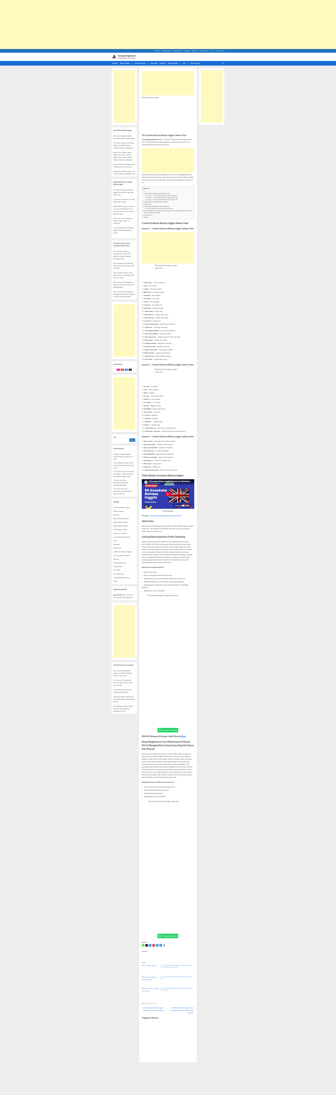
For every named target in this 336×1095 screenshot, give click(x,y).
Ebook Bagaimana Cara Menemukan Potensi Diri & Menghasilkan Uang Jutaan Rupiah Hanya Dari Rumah (168, 212)
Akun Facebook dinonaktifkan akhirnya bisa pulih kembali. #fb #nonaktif (123, 265)
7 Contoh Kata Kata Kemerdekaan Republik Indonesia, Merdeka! (120, 482)
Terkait (146, 217)
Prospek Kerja (117, 566)
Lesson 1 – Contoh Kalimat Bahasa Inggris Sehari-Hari (162, 195)
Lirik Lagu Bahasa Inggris (121, 555)
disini (183, 736)
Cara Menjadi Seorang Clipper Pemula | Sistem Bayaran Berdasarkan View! (123, 708)
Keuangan (187, 50)
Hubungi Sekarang (169, 730)
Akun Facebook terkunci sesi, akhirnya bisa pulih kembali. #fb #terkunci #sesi (123, 275)
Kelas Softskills (204, 50)
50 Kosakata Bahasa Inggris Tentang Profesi (165, 516)
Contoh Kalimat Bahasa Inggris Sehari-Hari (157, 193)
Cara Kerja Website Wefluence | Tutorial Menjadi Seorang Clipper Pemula (124, 699)
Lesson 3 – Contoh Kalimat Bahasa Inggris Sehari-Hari (162, 199)
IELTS (115, 541)
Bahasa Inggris (166, 50)
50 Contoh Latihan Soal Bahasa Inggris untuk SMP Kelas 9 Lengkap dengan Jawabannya (123, 145)
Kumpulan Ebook (177, 50)
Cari (114, 437)
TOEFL (115, 581)
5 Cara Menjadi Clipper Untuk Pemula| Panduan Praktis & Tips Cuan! (123, 465)
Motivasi (116, 559)
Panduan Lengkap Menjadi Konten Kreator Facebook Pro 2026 (123, 456)
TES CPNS (116, 570)
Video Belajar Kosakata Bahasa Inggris (156, 202)
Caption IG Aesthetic (120, 533)
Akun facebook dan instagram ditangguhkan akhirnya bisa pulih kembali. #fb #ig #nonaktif (124, 294)
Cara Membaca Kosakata (121, 537)
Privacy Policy (219, 50)
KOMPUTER (117, 548)
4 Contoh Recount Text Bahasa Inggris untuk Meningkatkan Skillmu (123, 230)
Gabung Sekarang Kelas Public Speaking (156, 206)
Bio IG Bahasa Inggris (120, 529)
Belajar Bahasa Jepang (120, 526)
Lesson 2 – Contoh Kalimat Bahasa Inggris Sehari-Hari (162, 197)
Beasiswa (195, 50)
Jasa (211, 50)
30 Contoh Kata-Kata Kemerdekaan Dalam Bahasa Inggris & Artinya (122, 491)
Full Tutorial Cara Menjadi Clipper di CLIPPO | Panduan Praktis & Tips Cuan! (122, 673)
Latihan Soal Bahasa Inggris (122, 552)
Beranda (157, 50)
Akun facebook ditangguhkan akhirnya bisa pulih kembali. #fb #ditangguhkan (123, 284)
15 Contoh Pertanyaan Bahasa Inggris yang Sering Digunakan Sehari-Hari (123, 192)
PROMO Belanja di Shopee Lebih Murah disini (160, 208)
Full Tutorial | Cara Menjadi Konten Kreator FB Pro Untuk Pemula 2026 (122, 682)
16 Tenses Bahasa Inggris (121, 507)
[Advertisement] (52, 12)
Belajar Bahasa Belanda (121, 518)
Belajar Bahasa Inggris (150, 1003)
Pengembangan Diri (119, 563)
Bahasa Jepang (118, 511)
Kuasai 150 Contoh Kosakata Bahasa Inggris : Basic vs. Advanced (122, 221)
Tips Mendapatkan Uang (121, 577)
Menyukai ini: (148, 215)
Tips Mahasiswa (118, 574)
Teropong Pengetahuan (127, 56)
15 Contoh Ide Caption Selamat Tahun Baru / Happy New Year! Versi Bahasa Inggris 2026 (123, 474)
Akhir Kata (147, 204)
